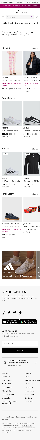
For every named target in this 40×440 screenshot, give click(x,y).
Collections (29, 387)
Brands (10, 23)
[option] (12, 72)
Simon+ (27, 377)
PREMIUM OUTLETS (32, 2)
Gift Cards (28, 398)
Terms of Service (8, 394)
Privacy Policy (7, 391)
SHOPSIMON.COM (7, 2)
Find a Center (29, 394)
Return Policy (6, 384)
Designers (19, 23)
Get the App (29, 384)
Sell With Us (29, 402)
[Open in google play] (28, 324)
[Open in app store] (10, 324)
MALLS (19, 2)
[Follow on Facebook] (9, 314)
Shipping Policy (7, 380)
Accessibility (6, 398)
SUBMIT (20, 350)
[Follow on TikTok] (20, 314)
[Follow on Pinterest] (15, 314)
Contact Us (6, 377)
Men (33, 23)
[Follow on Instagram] (4, 314)
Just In (4, 23)
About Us (28, 373)
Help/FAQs (5, 373)
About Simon (29, 391)
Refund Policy (7, 387)
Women (27, 23)
